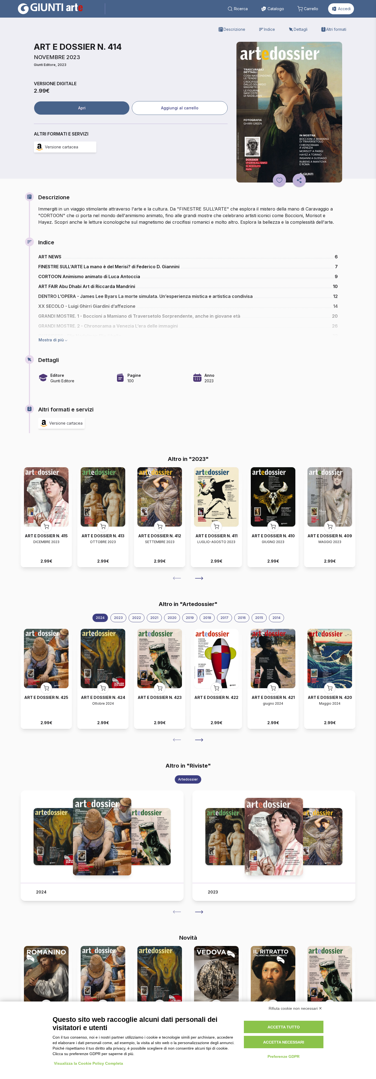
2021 (154, 618)
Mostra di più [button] (51, 339)
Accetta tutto (284, 1027)
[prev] (177, 578)
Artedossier (188, 779)
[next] (199, 578)
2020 (172, 618)
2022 (136, 618)
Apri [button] (82, 108)
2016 (242, 618)
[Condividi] (299, 180)
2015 (259, 618)
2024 (100, 618)
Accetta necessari (283, 1042)
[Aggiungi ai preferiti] (279, 180)
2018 (207, 618)
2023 (118, 618)
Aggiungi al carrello (179, 108)
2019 (190, 618)
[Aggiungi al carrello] (46, 526)
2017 (224, 618)
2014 (276, 618)
